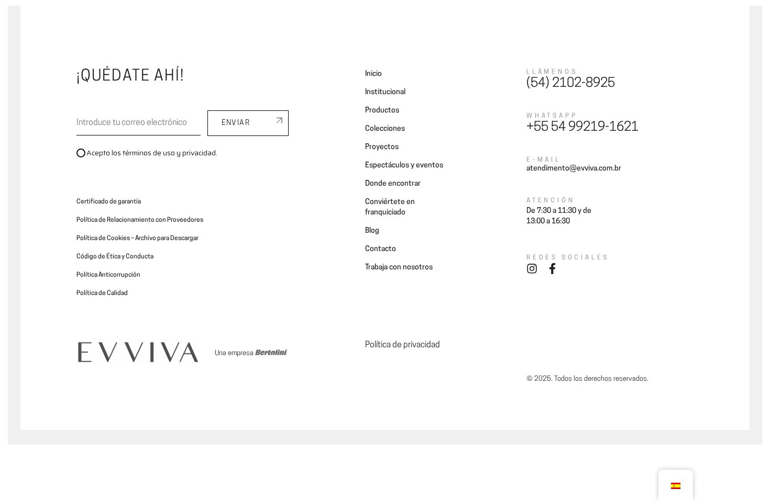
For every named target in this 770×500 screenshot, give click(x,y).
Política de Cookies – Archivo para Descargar (137, 238)
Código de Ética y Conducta (114, 257)
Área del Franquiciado (228, 31)
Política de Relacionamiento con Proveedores (139, 220)
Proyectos (343, 20)
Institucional (385, 92)
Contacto (595, 20)
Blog (559, 20)
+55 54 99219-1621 (582, 127)
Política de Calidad (102, 293)
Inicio (373, 74)
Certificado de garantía (108, 202)
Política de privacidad (402, 345)
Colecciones (292, 20)
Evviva (196, 20)
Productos (382, 111)
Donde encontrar (403, 20)
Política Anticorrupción (108, 275)
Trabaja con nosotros (399, 267)
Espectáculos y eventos (404, 165)
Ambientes (240, 20)
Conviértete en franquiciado (491, 20)
